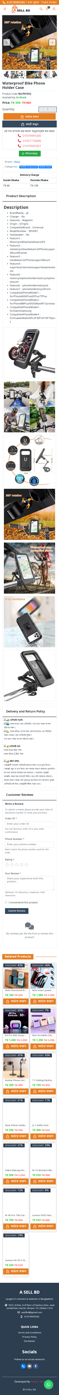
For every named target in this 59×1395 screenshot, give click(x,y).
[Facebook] (35, 1366)
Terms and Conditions (29, 1332)
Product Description (21, 196)
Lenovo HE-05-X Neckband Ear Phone (25, 1260)
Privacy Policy (29, 1337)
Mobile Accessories (28, 167)
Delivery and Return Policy (25, 712)
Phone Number (14, 839)
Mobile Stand (45, 167)
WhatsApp (31, 153)
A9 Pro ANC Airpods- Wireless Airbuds (25, 1035)
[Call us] (23, 1366)
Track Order (49, 2)
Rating (9, 859)
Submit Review (16, 911)
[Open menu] (5, 9)
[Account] (54, 9)
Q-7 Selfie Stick (40, 1125)
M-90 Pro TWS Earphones (19, 1215)
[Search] (41, 9)
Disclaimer (29, 1341)
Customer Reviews (19, 795)
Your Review (13, 873)
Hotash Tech (38, 1382)
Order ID (11, 818)
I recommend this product (23, 902)
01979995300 (16, 2)
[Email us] (29, 1366)
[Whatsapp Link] (48, 1384)
